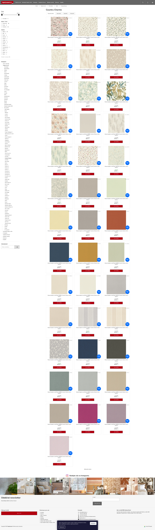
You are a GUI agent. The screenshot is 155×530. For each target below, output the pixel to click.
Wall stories (7, 127)
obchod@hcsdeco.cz (83, 512)
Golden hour (7, 124)
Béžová (5, 31)
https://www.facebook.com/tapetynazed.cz (88, 516)
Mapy (5, 83)
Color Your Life (8, 153)
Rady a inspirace (43, 515)
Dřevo (5, 71)
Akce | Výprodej (6, 63)
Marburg (6, 225)
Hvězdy (5, 75)
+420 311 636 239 (83, 513)
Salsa (6, 200)
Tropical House (8, 220)
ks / (19, 513)
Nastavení (62, 527)
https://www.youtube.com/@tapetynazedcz (88, 519)
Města (5, 84)
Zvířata (5, 102)
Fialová (5, 38)
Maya (6, 189)
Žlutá (4, 54)
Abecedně (72, 13)
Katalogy (42, 518)
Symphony (7, 213)
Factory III (7, 166)
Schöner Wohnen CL (9, 207)
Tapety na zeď (6, 65)
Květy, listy (6, 23)
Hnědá (5, 40)
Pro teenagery (7, 89)
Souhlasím (93, 523)
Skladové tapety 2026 (8, 106)
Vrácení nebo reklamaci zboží (45, 521)
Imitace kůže (6, 76)
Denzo (6, 163)
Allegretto (7, 140)
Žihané (5, 101)
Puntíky (5, 93)
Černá (5, 35)
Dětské (5, 70)
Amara (6, 135)
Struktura (6, 26)
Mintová (5, 42)
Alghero (6, 128)
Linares (6, 185)
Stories (6, 211)
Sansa (6, 202)
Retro (5, 94)
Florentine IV (7, 174)
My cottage (7, 192)
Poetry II (6, 197)
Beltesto (6, 112)
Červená (5, 36)
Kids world (7, 184)
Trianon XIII (7, 216)
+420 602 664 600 (83, 515)
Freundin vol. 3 (8, 176)
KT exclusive (7, 229)
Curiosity (6, 159)
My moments (7, 117)
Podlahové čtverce (6, 234)
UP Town (6, 221)
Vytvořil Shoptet (149, 526)
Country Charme (8, 158)
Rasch (6, 111)
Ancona (6, 130)
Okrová (5, 45)
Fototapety (5, 233)
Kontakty (42, 512)
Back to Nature (7, 145)
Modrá (5, 43)
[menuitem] (18, 2)
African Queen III (8, 137)
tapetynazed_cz (82, 518)
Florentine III (7, 172)
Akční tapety (7, 109)
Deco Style (7, 161)
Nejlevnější (59, 13)
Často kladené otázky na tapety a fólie (47, 522)
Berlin (6, 151)
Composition (7, 154)
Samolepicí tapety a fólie (7, 231)
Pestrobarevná (6, 47)
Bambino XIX (7, 146)
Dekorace (5, 238)
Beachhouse (7, 150)
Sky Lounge (7, 208)
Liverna (6, 114)
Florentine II (7, 171)
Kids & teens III (8, 182)
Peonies (6, 115)
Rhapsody (7, 198)
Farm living (7, 122)
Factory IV (7, 168)
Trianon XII (7, 218)
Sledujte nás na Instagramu (79, 476)
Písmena (5, 88)
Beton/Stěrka (6, 68)
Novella (6, 125)
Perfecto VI (7, 195)
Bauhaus (6, 148)
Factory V (7, 169)
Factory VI (7, 120)
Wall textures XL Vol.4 (9, 133)
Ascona (6, 143)
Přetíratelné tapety (7, 104)
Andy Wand (7, 141)
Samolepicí (6, 67)
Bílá (4, 33)
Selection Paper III (8, 205)
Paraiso (6, 194)
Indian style (7, 179)
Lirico (6, 187)
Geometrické (6, 73)
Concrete (6, 156)
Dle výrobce (6, 107)
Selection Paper (8, 203)
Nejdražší (65, 13)
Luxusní (5, 81)
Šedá (4, 50)
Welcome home (8, 223)
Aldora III (6, 138)
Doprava (42, 513)
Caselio (6, 226)
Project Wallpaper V (8, 132)
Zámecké (6, 99)
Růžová (5, 48)
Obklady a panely (6, 236)
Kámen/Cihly (6, 78)
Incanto (6, 177)
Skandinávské (6, 96)
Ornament (6, 86)
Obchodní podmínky (44, 519)
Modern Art (7, 190)
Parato (6, 228)
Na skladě (5, 18)
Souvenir (6, 210)
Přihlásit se (97, 503)
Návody (41, 516)
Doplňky (4, 239)
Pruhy (5, 25)
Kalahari (6, 181)
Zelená (5, 52)
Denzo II (6, 164)
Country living (7, 119)
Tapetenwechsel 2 (8, 215)
